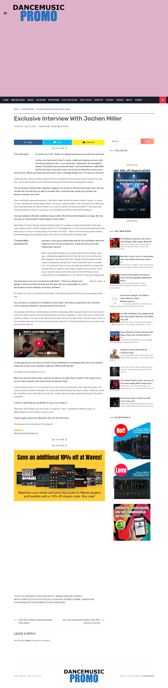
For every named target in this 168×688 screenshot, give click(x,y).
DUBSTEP (98, 100)
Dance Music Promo (60, 126)
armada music (62, 596)
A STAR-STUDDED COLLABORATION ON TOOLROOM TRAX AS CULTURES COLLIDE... (136, 317)
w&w (62, 602)
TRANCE (120, 100)
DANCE (30, 100)
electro (36, 599)
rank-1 (78, 599)
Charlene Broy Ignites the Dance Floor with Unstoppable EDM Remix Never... (136, 278)
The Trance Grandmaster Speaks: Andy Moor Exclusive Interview (81, 621)
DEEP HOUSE (86, 100)
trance (56, 602)
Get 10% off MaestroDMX (132, 170)
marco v (71, 599)
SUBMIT (139, 100)
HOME (6, 100)
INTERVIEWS (54, 100)
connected (25, 599)
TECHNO (110, 100)
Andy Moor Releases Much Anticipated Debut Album (35, 621)
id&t (49, 599)
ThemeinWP (148, 676)
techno (48, 602)
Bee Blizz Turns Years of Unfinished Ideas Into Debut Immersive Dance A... (136, 259)
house (43, 599)
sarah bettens (28, 602)
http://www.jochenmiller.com (26, 433)
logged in (29, 640)
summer (40, 602)
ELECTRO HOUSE (69, 100)
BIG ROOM (41, 100)
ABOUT (129, 100)
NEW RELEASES (18, 100)
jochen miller (58, 599)
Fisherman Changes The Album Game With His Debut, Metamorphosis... (134, 298)
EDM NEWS (30, 596)
